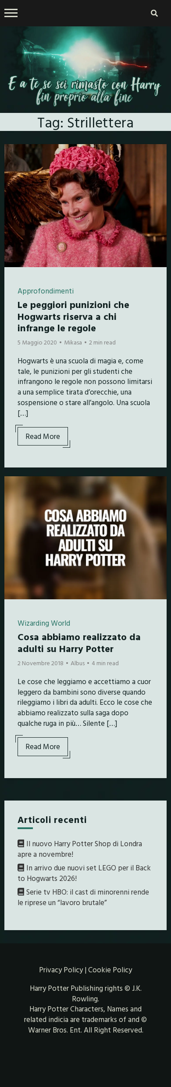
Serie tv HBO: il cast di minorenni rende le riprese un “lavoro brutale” (83, 897)
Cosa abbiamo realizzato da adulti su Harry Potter (79, 642)
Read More (42, 436)
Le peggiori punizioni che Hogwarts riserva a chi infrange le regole (73, 316)
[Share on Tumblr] (14, 188)
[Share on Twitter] (14, 172)
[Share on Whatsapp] (14, 204)
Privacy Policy (61, 969)
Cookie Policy (110, 969)
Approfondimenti (46, 290)
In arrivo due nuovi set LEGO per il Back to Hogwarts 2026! (84, 873)
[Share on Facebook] (14, 156)
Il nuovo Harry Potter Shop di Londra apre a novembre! (80, 848)
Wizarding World (44, 622)
